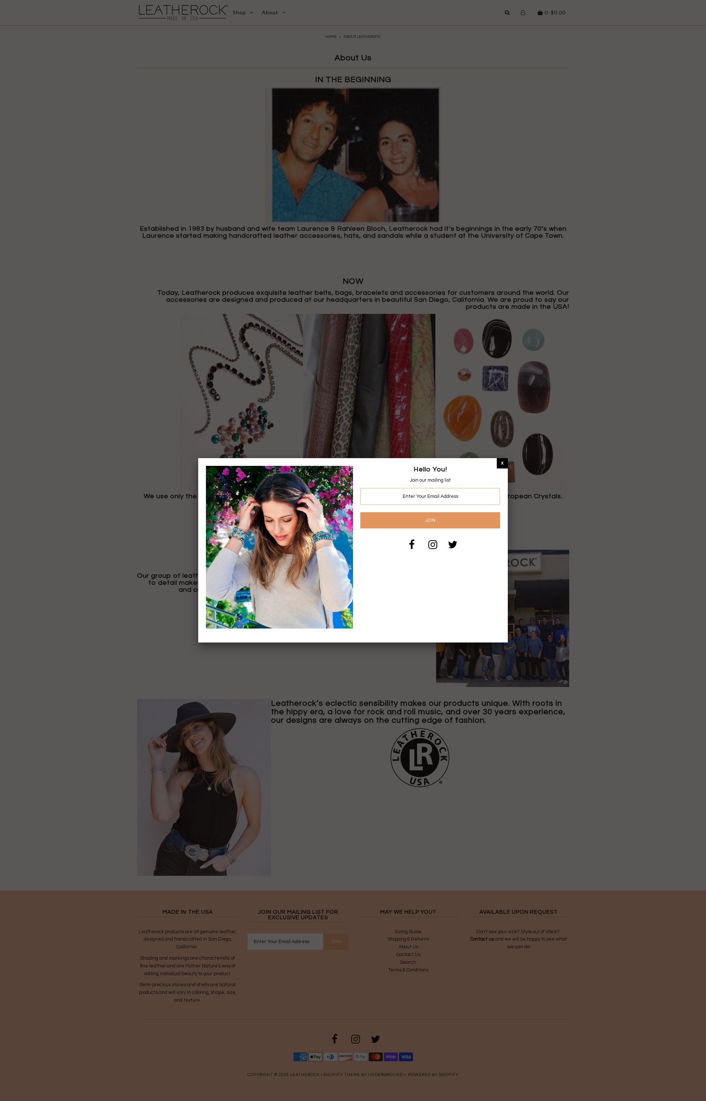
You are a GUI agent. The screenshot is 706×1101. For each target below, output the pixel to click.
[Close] (502, 463)
